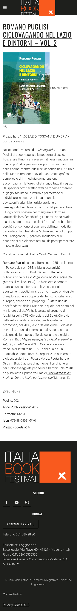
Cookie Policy (12, 594)
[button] (5, 7)
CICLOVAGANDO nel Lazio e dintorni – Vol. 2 (37, 38)
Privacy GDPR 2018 (16, 605)
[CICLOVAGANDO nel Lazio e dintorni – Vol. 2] (26, 88)
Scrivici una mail (20, 524)
